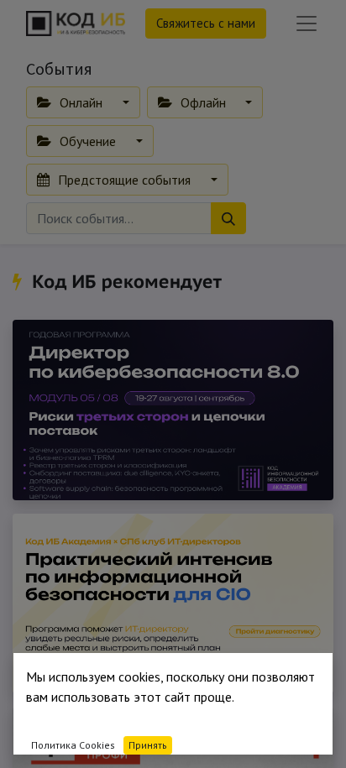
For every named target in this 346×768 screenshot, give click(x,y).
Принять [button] (147, 745)
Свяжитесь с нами (205, 23)
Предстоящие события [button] (124, 179)
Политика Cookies (73, 745)
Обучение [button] (87, 141)
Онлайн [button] (81, 102)
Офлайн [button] (203, 102)
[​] (20, 281)
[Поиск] (228, 218)
